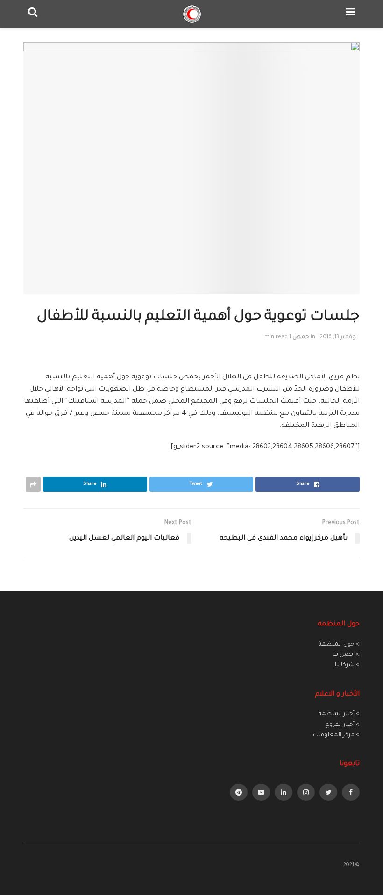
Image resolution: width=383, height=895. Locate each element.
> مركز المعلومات (336, 735)
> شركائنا (347, 665)
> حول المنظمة (339, 644)
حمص (300, 337)
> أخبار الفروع (343, 725)
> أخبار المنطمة (339, 714)
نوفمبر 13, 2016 (338, 337)
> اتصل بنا (346, 655)
